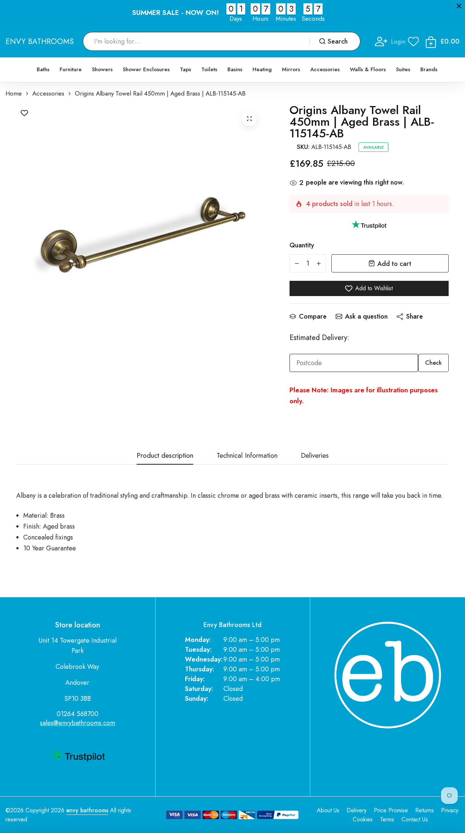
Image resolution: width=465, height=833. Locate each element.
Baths (43, 69)
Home (13, 93)
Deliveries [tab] (315, 456)
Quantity (302, 245)
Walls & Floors (368, 69)
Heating (262, 69)
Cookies (363, 819)
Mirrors (291, 69)
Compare (313, 316)
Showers (102, 69)
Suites (403, 69)
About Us (328, 810)
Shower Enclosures (146, 69)
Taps (185, 69)
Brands (428, 69)
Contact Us (414, 819)
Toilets (209, 69)
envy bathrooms (87, 810)
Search (338, 41)
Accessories (325, 69)
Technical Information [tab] (247, 456)
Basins (234, 69)
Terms (387, 819)
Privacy (449, 810)
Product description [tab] (165, 456)
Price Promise (391, 810)
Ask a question (366, 316)
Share (414, 316)
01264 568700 (77, 714)
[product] (249, 119)
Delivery (357, 810)
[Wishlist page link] (413, 41)
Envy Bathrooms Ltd (232, 625)
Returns (424, 810)
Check (433, 363)
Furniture (71, 69)
